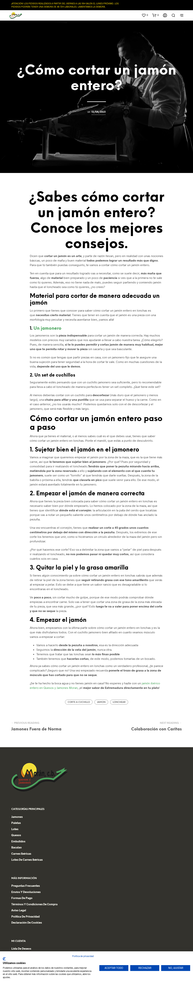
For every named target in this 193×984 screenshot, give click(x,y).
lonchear (119, 702)
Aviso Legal (18, 910)
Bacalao (16, 847)
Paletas (16, 822)
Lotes (14, 829)
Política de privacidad (25, 916)
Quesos (16, 835)
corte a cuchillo (79, 702)
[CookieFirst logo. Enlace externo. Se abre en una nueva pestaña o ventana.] (4, 959)
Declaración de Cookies (26, 922)
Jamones (17, 816)
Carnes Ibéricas (21, 853)
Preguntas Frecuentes (25, 885)
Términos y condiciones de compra (34, 904)
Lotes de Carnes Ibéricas (27, 859)
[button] (145, 15)
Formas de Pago (21, 898)
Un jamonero (47, 328)
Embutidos (18, 841)
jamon (101, 702)
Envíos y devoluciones (26, 892)
